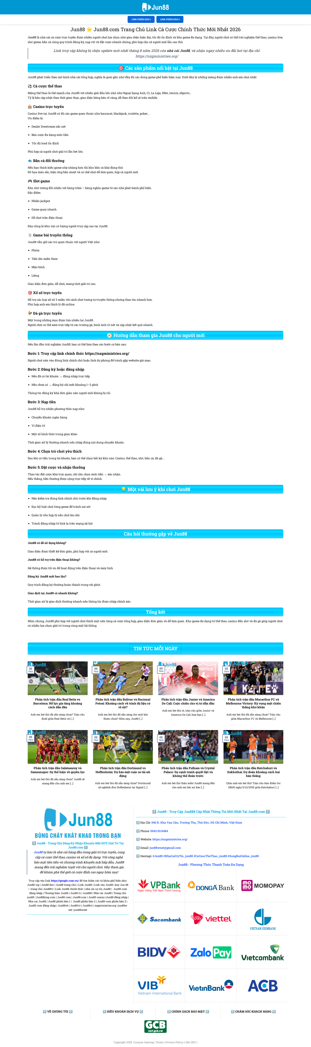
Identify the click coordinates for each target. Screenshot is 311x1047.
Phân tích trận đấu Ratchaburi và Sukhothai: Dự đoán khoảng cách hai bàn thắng (253, 772)
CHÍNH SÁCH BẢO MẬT (188, 1011)
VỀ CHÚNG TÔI (57, 1011)
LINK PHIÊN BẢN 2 (170, 19)
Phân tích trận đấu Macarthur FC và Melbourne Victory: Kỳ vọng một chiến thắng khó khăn (253, 703)
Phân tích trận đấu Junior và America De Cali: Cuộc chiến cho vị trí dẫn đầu (188, 701)
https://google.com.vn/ (65, 880)
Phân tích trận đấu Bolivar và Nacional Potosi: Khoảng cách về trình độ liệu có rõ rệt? (122, 703)
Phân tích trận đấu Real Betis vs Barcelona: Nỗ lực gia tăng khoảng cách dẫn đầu (57, 703)
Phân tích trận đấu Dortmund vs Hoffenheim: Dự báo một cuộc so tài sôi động (123, 772)
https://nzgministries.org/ (157, 56)
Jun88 (37, 852)
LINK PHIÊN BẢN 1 (141, 19)
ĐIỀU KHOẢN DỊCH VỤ (123, 1011)
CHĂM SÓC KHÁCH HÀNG (253, 1011)
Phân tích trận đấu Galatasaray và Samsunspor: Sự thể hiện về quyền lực (58, 770)
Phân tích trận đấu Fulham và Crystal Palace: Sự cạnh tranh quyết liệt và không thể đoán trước (188, 772)
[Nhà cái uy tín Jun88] (155, 7)
